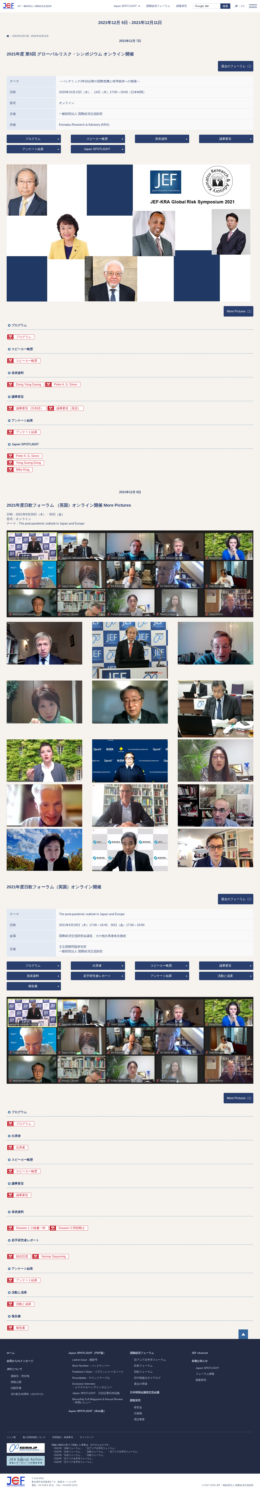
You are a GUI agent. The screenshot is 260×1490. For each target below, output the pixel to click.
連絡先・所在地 (20, 1375)
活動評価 (16, 1387)
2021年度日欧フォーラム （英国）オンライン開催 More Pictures (69, 505)
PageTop (243, 1334)
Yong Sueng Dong (28, 462)
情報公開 (16, 1382)
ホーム (11, 1352)
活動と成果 (225, 975)
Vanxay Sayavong (53, 1256)
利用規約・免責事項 (62, 1437)
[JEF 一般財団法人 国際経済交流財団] (27, 6)
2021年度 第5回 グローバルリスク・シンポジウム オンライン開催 (70, 54)
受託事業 (139, 1419)
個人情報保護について (34, 1437)
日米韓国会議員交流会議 (144, 1392)
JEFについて (14, 1369)
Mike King (23, 469)
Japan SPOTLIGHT (97, 149)
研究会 (138, 1407)
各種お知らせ (200, 1360)
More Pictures (236, 311)
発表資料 (161, 138)
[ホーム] (8, 36)
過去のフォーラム (237, 67)
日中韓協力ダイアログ (147, 1377)
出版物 (138, 1413)
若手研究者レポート (97, 975)
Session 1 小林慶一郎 (30, 1228)
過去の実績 (140, 1383)
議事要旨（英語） (68, 408)
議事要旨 (225, 138)
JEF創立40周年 (28, 1394)
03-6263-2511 (46, 1485)
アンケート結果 (33, 149)
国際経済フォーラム (142, 1352)
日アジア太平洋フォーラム (150, 1359)
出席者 (97, 965)
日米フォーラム (143, 1365)
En (242, 6)
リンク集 (11, 1437)
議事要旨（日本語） (29, 408)
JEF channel (200, 1352)
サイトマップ (86, 1437)
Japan (207, 1367)
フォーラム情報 (205, 1373)
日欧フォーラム (143, 1371)
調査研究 (135, 1400)
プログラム (33, 138)
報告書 (32, 986)
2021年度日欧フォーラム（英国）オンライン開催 (54, 887)
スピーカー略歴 (97, 138)
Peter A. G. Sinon (65, 384)
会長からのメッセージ (20, 1360)
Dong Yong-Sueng (28, 384)
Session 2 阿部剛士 (71, 1228)
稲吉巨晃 (22, 1256)
